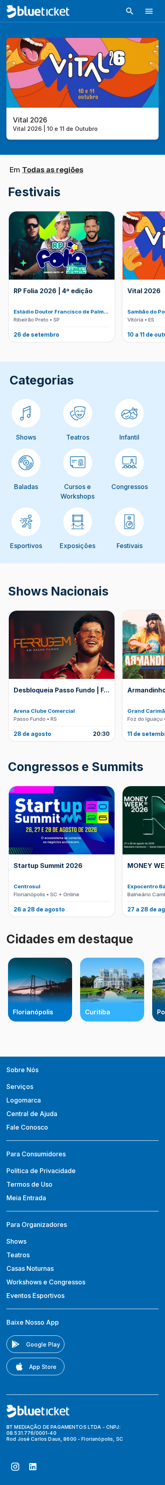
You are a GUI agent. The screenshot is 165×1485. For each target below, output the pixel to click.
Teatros (18, 1255)
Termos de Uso (29, 1184)
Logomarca (23, 1100)
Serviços (19, 1087)
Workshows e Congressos (45, 1282)
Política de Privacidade (41, 1171)
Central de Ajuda (31, 1114)
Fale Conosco (27, 1127)
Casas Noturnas (30, 1268)
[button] (129, 11)
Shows (16, 1241)
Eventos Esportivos (35, 1296)
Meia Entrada (26, 1198)
